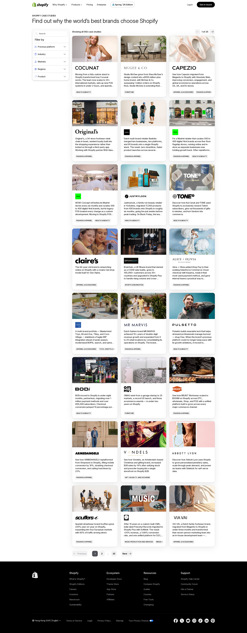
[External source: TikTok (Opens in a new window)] (200, 621)
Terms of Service (74, 620)
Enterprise (101, 4)
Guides (147, 589)
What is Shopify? (77, 579)
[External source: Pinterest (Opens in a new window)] (213, 621)
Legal (89, 620)
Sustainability (75, 604)
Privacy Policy (104, 620)
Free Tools (149, 599)
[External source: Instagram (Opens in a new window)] (194, 621)
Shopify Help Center (190, 579)
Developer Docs (114, 579)
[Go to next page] (212, 31)
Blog (146, 579)
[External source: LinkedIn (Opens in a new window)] (207, 621)
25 (114, 553)
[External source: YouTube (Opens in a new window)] (188, 621)
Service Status (187, 594)
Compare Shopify (152, 584)
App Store (111, 589)
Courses (147, 594)
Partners (110, 594)
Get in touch (206, 4)
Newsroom (74, 599)
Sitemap (119, 620)
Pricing (89, 4)
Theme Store (113, 584)
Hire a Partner (187, 589)
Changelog (149, 604)
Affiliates (110, 599)
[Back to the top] (35, 575)
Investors (73, 594)
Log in (190, 4)
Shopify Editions (77, 584)
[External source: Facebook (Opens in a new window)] (176, 621)
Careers (73, 589)
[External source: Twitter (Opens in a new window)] (182, 621)
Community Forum (189, 584)
